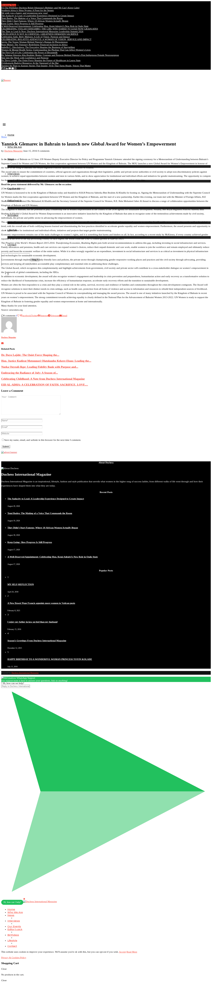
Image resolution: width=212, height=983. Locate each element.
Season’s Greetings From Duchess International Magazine (36, 640)
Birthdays (13, 934)
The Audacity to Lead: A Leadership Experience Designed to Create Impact (37, 15)
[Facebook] (2, 68)
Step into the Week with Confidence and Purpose (25, 58)
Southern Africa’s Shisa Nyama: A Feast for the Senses (27, 10)
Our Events (14, 926)
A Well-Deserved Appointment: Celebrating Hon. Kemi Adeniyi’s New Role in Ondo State (44, 26)
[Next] (18, 5)
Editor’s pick (14, 929)
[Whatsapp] (15, 68)
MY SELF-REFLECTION (20, 584)
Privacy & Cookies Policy (13, 957)
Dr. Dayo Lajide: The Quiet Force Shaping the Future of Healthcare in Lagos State (41, 60)
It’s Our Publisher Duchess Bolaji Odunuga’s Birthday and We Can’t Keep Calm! (40, 8)
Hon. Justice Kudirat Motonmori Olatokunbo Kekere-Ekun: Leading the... (46, 360)
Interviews (13, 920)
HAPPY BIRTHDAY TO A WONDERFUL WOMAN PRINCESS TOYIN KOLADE (49, 659)
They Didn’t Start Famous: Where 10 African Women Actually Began (34, 21)
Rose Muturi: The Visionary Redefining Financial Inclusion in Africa (34, 44)
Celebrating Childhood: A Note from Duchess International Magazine (43, 378)
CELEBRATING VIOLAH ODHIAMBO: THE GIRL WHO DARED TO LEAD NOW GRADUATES (49, 29)
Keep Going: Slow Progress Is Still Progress (22, 23)
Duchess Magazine (13, 151)
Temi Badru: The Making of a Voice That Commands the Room (32, 18)
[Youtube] (10, 68)
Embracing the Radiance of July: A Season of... (29, 372)
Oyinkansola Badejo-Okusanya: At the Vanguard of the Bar (30, 63)
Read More (131, 952)
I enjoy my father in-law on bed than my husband (32, 622)
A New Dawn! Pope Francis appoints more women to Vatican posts (41, 603)
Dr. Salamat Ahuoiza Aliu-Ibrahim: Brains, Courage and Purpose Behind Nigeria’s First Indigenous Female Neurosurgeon (60, 55)
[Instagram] (4, 68)
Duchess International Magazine (25, 673)
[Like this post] (18, 315)
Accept (122, 952)
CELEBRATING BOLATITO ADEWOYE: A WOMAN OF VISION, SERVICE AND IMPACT (46, 39)
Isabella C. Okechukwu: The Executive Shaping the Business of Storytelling (38, 47)
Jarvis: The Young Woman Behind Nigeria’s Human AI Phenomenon (34, 42)
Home (10, 135)
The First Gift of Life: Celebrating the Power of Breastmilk (29, 52)
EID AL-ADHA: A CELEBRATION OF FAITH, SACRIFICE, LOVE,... (44, 384)
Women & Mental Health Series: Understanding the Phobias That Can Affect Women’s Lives (46, 50)
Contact (12, 946)
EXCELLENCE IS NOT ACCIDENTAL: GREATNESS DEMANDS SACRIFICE (39, 34)
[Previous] (17, 5)
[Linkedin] (7, 68)
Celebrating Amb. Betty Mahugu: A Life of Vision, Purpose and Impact (35, 36)
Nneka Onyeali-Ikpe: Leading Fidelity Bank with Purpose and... (39, 366)
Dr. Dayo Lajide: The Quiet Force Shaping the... (30, 354)
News (10, 915)
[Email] (12, 68)
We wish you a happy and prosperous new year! (24, 13)
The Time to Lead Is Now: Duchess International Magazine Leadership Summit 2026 (42, 31)
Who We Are (14, 147)
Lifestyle (12, 940)
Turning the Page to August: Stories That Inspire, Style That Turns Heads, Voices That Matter (46, 65)
